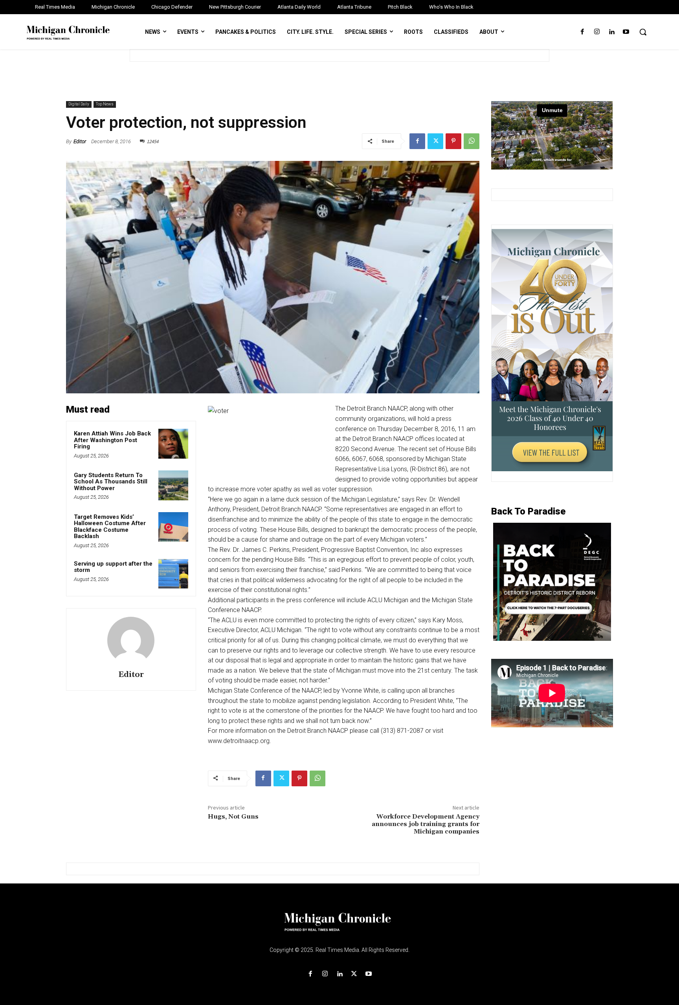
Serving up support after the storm (113, 567)
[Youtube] (626, 32)
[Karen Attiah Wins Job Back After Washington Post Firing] (173, 444)
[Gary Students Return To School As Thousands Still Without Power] (173, 485)
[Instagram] (596, 32)
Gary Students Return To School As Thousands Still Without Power (110, 482)
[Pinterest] (453, 141)
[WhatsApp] (471, 141)
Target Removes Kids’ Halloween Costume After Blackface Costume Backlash (110, 526)
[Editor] (130, 640)
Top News (105, 104)
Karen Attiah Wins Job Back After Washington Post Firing (112, 440)
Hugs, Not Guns (233, 817)
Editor (79, 141)
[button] (642, 31)
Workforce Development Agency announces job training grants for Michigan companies (425, 824)
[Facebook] (582, 32)
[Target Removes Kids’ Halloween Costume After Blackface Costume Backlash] (173, 527)
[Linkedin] (611, 32)
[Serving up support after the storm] (173, 574)
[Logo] (339, 926)
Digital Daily (78, 104)
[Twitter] (435, 141)
